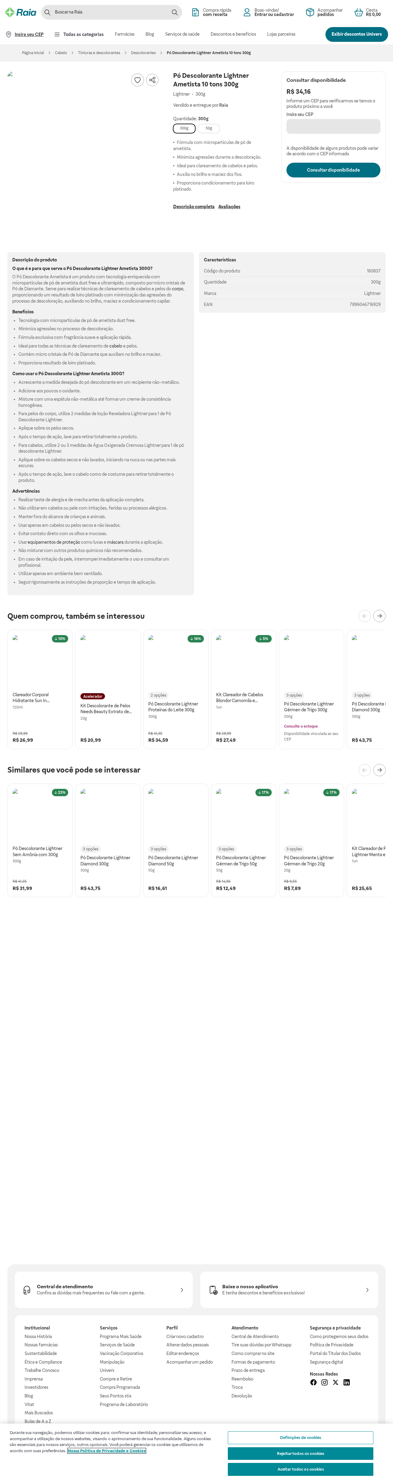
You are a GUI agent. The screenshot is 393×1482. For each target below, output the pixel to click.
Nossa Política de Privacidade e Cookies (107, 1450)
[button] (84, 148)
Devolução (242, 1395)
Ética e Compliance (43, 1362)
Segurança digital (326, 1362)
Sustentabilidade (41, 1353)
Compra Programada (120, 1387)
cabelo (115, 346)
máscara (115, 542)
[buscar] (175, 12)
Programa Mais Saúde (121, 1336)
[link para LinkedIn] (346, 1383)
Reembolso (242, 1379)
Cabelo (61, 53)
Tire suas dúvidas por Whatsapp (261, 1344)
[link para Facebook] (313, 1383)
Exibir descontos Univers (357, 34)
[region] (196, 1453)
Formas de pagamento (253, 1362)
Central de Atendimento (255, 1336)
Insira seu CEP (299, 114)
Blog (29, 1395)
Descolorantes (143, 53)
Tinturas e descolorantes (99, 53)
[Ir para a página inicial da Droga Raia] (20, 12)
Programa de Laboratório (124, 1404)
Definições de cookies (300, 1437)
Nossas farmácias (41, 1344)
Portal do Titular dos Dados (335, 1353)
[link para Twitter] (335, 1383)
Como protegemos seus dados (339, 1336)
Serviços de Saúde (117, 1344)
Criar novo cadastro (185, 1336)
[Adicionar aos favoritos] (137, 80)
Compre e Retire (116, 1379)
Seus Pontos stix (116, 1395)
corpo (177, 288)
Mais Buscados (39, 1412)
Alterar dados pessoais (187, 1344)
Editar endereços (182, 1353)
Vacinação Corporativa (121, 1353)
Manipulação (112, 1362)
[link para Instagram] (324, 1383)
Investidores (36, 1387)
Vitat (29, 1404)
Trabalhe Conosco (42, 1370)
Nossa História (38, 1336)
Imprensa (34, 1379)
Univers (107, 1370)
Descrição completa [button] (194, 207)
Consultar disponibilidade (333, 170)
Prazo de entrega (248, 1370)
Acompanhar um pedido (189, 1362)
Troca (237, 1387)
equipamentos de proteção (54, 542)
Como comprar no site (253, 1353)
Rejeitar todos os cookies (300, 1453)
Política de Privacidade (331, 1344)
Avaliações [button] (229, 207)
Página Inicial (33, 53)
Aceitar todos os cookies (301, 1469)
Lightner (372, 293)
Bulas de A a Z (38, 1421)
